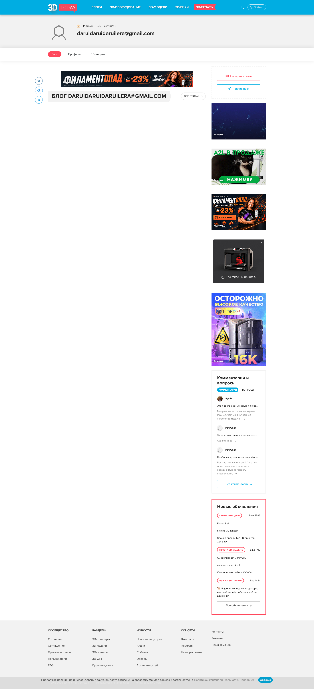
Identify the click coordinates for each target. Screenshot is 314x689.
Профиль (74, 54)
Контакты (218, 632)
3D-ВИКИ (182, 7)
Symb (228, 398)
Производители (102, 665)
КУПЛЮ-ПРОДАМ (229, 515)
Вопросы (248, 389)
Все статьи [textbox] (191, 96)
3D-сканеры (100, 652)
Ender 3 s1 (223, 523)
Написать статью (241, 76)
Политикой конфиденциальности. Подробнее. (224, 680)
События (142, 652)
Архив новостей (147, 665)
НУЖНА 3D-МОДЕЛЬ (231, 549)
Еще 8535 (254, 515)
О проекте (55, 639)
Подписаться (240, 89)
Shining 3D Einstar (227, 530)
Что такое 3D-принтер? (241, 277)
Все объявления (237, 605)
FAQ (50, 665)
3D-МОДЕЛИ (158, 7)
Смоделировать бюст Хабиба (234, 572)
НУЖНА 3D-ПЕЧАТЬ (230, 580)
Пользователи (57, 659)
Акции (141, 646)
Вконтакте (187, 639)
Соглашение (56, 646)
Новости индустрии (149, 639)
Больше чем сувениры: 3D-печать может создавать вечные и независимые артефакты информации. (237, 468)
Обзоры (142, 659)
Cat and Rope (225, 440)
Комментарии (228, 389)
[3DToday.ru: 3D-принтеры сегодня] (62, 9)
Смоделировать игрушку (231, 557)
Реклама (67, 82)
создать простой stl (228, 565)
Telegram (187, 646)
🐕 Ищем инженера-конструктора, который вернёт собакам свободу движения (237, 592)
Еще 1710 (255, 549)
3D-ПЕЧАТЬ (204, 7)
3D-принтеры (101, 639)
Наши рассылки (191, 652)
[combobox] (193, 96)
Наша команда (221, 645)
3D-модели (98, 54)
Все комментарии (237, 484)
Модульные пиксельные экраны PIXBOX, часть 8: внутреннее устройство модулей (236, 415)
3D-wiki (97, 659)
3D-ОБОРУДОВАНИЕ (125, 7)
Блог (55, 54)
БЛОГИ (96, 7)
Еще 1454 (254, 580)
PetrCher (230, 427)
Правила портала (59, 652)
